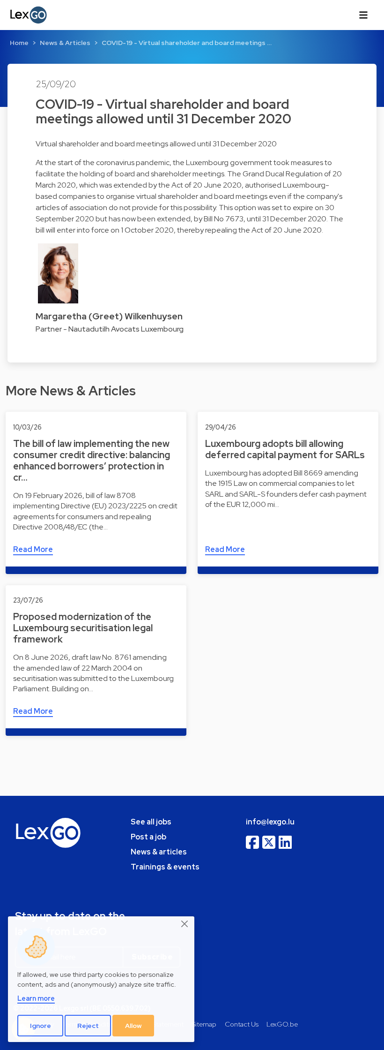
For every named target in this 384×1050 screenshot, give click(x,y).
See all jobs (151, 822)
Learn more (36, 998)
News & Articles (65, 42)
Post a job (148, 837)
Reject (88, 1025)
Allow (133, 1025)
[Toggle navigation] (363, 15)
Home (19, 42)
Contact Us (241, 1024)
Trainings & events (165, 867)
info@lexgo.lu (270, 822)
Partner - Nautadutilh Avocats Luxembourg (110, 329)
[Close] (185, 924)
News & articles (159, 852)
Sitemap (204, 1024)
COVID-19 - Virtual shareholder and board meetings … (187, 42)
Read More (33, 549)
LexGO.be (282, 1024)
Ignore (40, 1025)
